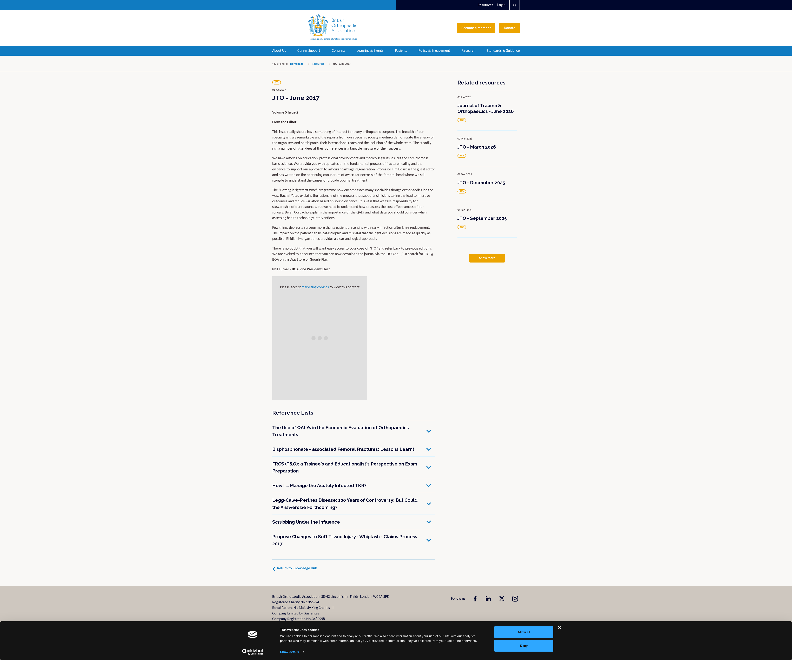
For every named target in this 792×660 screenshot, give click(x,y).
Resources (485, 5)
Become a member (476, 28)
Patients (401, 51)
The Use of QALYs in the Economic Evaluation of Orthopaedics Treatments (340, 431)
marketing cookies (315, 287)
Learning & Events (370, 51)
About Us (279, 51)
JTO (276, 82)
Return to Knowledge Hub (297, 568)
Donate (509, 28)
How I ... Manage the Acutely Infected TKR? (319, 485)
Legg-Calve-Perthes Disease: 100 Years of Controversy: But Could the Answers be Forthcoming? (345, 503)
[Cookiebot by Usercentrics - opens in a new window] (253, 652)
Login (501, 5)
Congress (338, 51)
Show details (289, 652)
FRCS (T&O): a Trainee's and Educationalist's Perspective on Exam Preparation (344, 467)
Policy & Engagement (434, 51)
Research (468, 51)
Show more (487, 258)
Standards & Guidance (503, 51)
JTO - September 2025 (482, 218)
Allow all (524, 632)
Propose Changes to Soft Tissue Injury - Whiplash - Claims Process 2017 (344, 540)
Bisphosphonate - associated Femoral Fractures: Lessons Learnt (343, 449)
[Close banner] (559, 627)
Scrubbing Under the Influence (306, 522)
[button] (514, 5)
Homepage (296, 64)
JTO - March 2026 (476, 147)
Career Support (308, 51)
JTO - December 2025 (481, 182)
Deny (524, 645)
